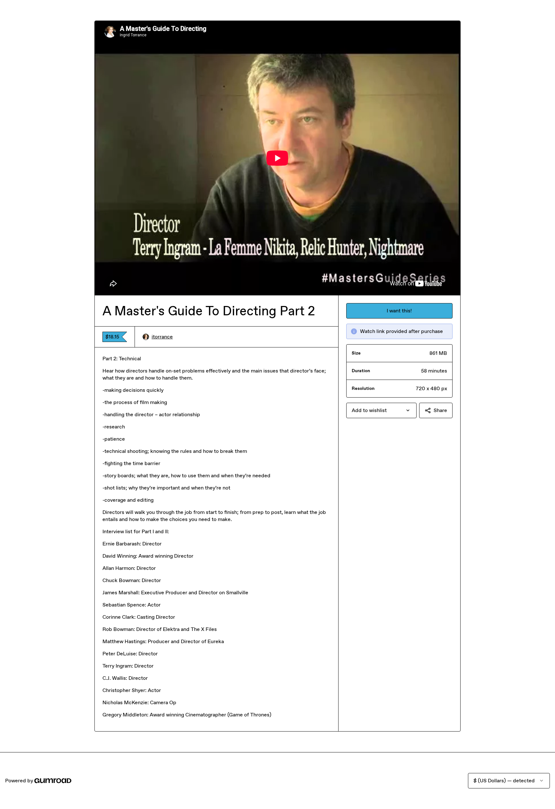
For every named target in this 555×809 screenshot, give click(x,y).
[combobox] (381, 410)
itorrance (162, 337)
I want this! (399, 311)
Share (440, 410)
